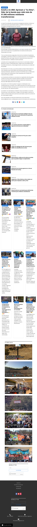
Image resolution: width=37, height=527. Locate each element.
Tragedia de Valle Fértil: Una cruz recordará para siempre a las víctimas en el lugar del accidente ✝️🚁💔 (15, 357)
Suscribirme (18, 470)
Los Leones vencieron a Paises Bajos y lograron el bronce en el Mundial (21, 125)
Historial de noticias (18, 484)
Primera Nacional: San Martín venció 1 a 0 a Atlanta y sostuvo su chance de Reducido (18, 263)
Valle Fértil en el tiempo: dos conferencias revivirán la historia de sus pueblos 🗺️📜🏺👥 (6, 263)
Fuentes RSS (18, 486)
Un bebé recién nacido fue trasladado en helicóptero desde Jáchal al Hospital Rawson (30, 263)
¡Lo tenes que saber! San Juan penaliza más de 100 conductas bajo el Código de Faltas (15, 391)
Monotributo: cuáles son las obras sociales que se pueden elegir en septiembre (22, 158)
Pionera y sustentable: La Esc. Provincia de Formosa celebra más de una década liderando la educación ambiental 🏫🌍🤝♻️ (30, 213)
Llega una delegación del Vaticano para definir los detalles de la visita (21, 147)
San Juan (16, 257)
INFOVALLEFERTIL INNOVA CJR (17, 20)
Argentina (4, 7)
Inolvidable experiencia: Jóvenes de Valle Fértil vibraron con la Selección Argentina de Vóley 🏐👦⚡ (30, 308)
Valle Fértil (5, 205)
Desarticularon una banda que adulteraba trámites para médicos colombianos (22, 191)
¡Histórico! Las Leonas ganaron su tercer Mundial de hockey (21, 169)
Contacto (18, 482)
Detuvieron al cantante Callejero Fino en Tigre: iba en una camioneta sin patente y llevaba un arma (22, 115)
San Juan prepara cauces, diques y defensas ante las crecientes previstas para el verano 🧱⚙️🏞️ (14, 374)
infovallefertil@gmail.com (18, 520)
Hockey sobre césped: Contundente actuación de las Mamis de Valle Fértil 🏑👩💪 (18, 211)
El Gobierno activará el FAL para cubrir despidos (21, 136)
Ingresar (19, 488)
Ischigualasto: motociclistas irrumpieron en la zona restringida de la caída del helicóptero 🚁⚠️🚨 (6, 309)
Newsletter (13, 465)
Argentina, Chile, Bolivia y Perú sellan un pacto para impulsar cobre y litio (21, 180)
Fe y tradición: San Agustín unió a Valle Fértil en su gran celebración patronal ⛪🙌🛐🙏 (14, 425)
